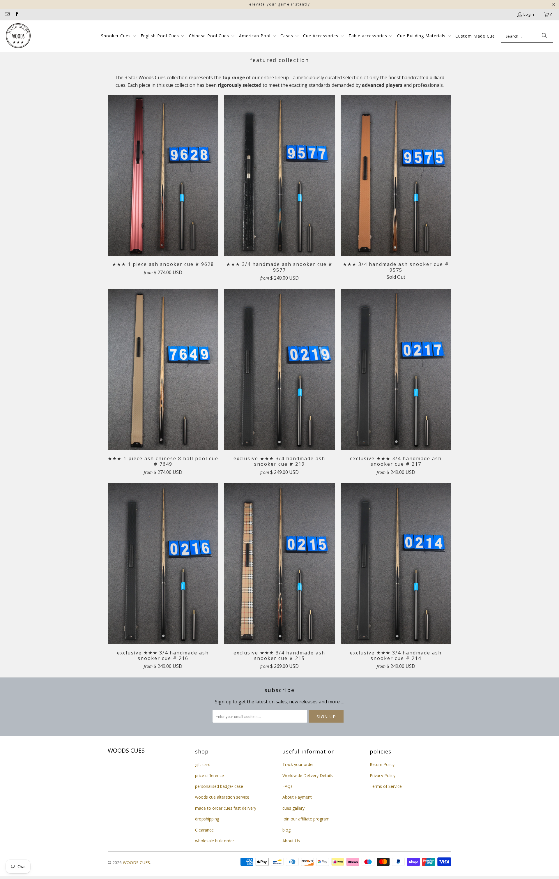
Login (528, 14)
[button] (119, 36)
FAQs (287, 786)
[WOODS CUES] (18, 36)
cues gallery (293, 808)
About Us (291, 840)
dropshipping (207, 819)
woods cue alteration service (222, 797)
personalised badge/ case (219, 786)
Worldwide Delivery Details (307, 775)
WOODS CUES (136, 862)
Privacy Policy (382, 775)
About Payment (297, 797)
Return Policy (382, 764)
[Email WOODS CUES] (7, 14)
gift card (202, 764)
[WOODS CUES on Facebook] (16, 14)
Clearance (204, 830)
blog (286, 830)
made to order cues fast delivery (225, 808)
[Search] (544, 36)
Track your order (298, 764)
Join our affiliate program (306, 819)
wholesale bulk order (214, 840)
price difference (209, 775)
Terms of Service (386, 786)
